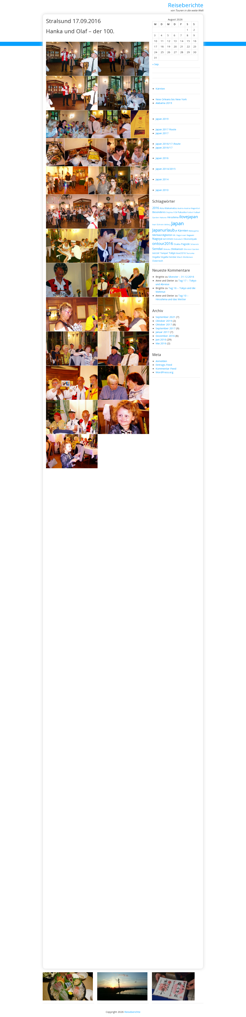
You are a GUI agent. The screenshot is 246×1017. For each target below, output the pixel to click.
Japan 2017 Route (166, 129)
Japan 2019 (162, 118)
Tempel (164, 253)
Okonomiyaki (190, 238)
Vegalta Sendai (168, 256)
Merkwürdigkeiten (162, 235)
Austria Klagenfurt (192, 208)
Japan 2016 (162, 158)
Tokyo (172, 253)
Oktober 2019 (164, 320)
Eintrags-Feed (164, 364)
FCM (175, 212)
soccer (156, 253)
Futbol (190, 212)
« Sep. (155, 64)
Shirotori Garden (191, 249)
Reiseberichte (185, 5)
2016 (155, 208)
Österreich (157, 260)
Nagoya (157, 239)
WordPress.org (164, 372)
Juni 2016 (161, 339)
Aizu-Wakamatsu (168, 208)
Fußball (197, 212)
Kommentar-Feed (166, 368)
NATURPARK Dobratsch (173, 239)
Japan (177, 223)
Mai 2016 (161, 343)
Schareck (194, 244)
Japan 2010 (162, 190)
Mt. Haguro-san (179, 235)
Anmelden (161, 361)
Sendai (157, 249)
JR (176, 230)
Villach (179, 257)
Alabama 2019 (164, 103)
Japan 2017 (162, 133)
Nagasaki (190, 235)
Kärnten (160, 88)
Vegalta (156, 256)
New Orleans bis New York (171, 99)
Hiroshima (173, 217)
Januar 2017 (162, 332)
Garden (155, 217)
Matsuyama (194, 231)
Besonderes (159, 212)
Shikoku (166, 249)
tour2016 (181, 253)
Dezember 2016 (165, 335)
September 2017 (165, 328)
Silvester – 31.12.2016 (181, 276)
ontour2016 (162, 243)
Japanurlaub (163, 230)
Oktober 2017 (164, 324)
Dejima (169, 212)
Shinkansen (177, 249)
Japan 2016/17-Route (168, 143)
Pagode (185, 244)
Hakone (163, 217)
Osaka (177, 244)
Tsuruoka (190, 253)
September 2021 (165, 317)
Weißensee (188, 257)
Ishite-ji (167, 224)
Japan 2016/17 (164, 147)
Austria (181, 208)
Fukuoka (182, 212)
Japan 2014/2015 (166, 168)
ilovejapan (188, 216)
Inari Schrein (158, 224)
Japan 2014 (162, 179)
